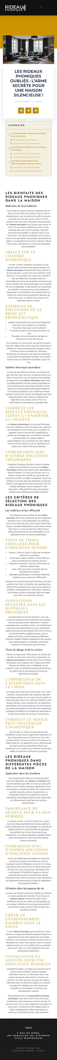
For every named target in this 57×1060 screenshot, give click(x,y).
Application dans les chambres (26, 167)
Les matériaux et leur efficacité (26, 154)
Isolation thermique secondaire (26, 143)
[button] (40, 7)
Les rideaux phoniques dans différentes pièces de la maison (26, 162)
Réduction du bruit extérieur (25, 140)
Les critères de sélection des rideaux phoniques (28, 148)
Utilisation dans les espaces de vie (27, 171)
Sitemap (41, 1050)
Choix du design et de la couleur (27, 157)
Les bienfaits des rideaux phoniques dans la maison (28, 134)
